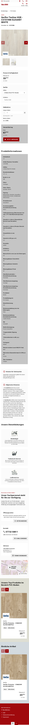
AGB (4, 712)
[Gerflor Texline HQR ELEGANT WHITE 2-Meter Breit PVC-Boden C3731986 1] (14, 43)
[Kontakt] (27, 1)
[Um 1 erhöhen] (25, 113)
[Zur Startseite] (4, 4)
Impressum (6, 717)
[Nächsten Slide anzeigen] (26, 42)
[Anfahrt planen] (20, 1)
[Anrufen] (23, 1)
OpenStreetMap (23, 573)
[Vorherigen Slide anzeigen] (3, 42)
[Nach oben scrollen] (16, 723)
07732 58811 (12, 532)
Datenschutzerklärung (9, 715)
